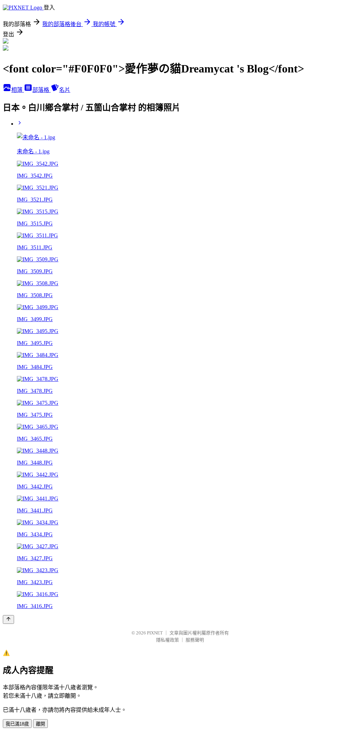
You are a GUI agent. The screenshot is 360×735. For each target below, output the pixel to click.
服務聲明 (195, 640)
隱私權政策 (167, 640)
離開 (40, 724)
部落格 (41, 90)
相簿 (17, 90)
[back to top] (8, 619)
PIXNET (155, 632)
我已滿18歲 (17, 724)
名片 (64, 90)
